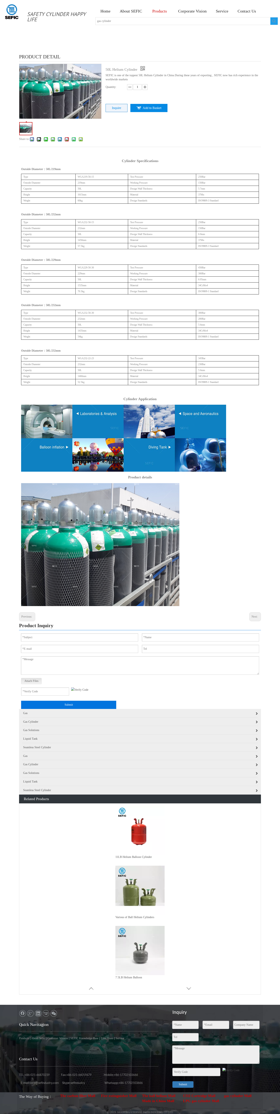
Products (24, 1038)
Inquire (116, 108)
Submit (69, 704)
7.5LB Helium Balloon (128, 977)
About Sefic (38, 1038)
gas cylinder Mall (238, 1096)
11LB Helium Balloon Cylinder (133, 856)
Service (120, 1038)
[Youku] (46, 1013)
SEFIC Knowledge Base (84, 1038)
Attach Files (31, 680)
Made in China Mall (158, 1101)
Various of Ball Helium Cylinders (134, 917)
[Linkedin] (38, 1013)
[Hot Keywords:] (274, 21)
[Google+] (30, 1013)
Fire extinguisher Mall (119, 1096)
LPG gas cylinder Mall (201, 1101)
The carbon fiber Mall (77, 1096)
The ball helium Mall (158, 1096)
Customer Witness (57, 1038)
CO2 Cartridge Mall (199, 1096)
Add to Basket (152, 108)
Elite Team (107, 1038)
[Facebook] (22, 1013)
